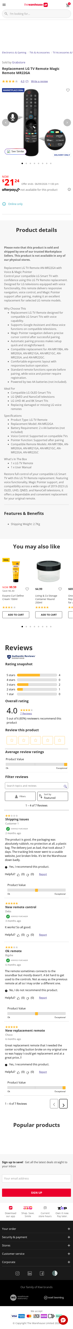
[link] (26, 710)
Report (43, 874)
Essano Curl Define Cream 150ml (13, 597)
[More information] (68, 189)
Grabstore (18, 62)
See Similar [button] (17, 151)
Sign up (36, 1193)
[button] (12, 740)
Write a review (39, 81)
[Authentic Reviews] (21, 656)
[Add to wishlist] (68, 90)
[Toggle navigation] (4, 5)
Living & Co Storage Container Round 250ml (46, 599)
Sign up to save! (12, 1162)
